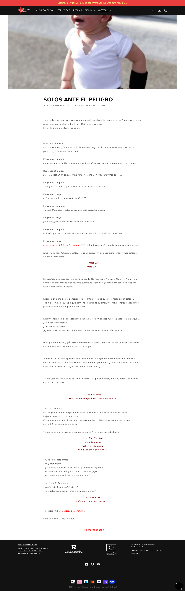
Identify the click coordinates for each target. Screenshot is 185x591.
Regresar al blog (94, 529)
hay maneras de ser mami (70, 510)
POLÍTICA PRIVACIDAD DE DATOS (30, 551)
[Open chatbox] (179, 586)
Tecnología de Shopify (110, 587)
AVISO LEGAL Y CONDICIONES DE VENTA (33, 548)
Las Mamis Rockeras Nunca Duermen (87, 587)
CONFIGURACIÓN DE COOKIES (29, 553)
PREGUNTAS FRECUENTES (27, 544)
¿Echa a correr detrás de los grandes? (63, 245)
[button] (90, 10)
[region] (92, 3)
